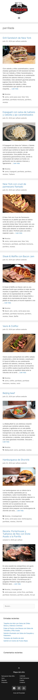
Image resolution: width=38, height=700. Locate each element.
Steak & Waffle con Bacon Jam (18, 256)
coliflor (12, 381)
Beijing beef (9, 393)
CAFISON (22, 676)
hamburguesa (27, 519)
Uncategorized (16, 516)
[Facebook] (14, 688)
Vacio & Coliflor (10, 326)
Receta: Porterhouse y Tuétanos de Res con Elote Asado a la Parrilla (16, 534)
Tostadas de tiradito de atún (14, 638)
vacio (18, 383)
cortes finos (21, 592)
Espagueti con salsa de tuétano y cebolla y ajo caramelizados (19, 113)
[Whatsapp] (24, 688)
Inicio (3, 678)
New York (25, 97)
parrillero (28, 99)
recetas (5, 102)
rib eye (32, 595)
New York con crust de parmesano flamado (14, 185)
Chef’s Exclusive (24, 678)
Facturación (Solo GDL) (8, 676)
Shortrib (19, 521)
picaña (26, 595)
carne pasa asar (15, 97)
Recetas (7, 94)
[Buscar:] (19, 606)
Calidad (22, 680)
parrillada (6, 99)
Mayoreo (4, 680)
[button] (19, 17)
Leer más (15, 89)
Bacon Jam (9, 311)
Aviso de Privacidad (19, 693)
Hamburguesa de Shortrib (16, 459)
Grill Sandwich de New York (17, 38)
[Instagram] (19, 688)
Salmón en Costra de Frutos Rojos (16, 641)
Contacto (22, 682)
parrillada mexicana (17, 99)
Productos (4, 682)
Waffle (16, 316)
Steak (11, 316)
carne (7, 97)
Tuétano (12, 174)
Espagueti (13, 171)
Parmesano (7, 244)
